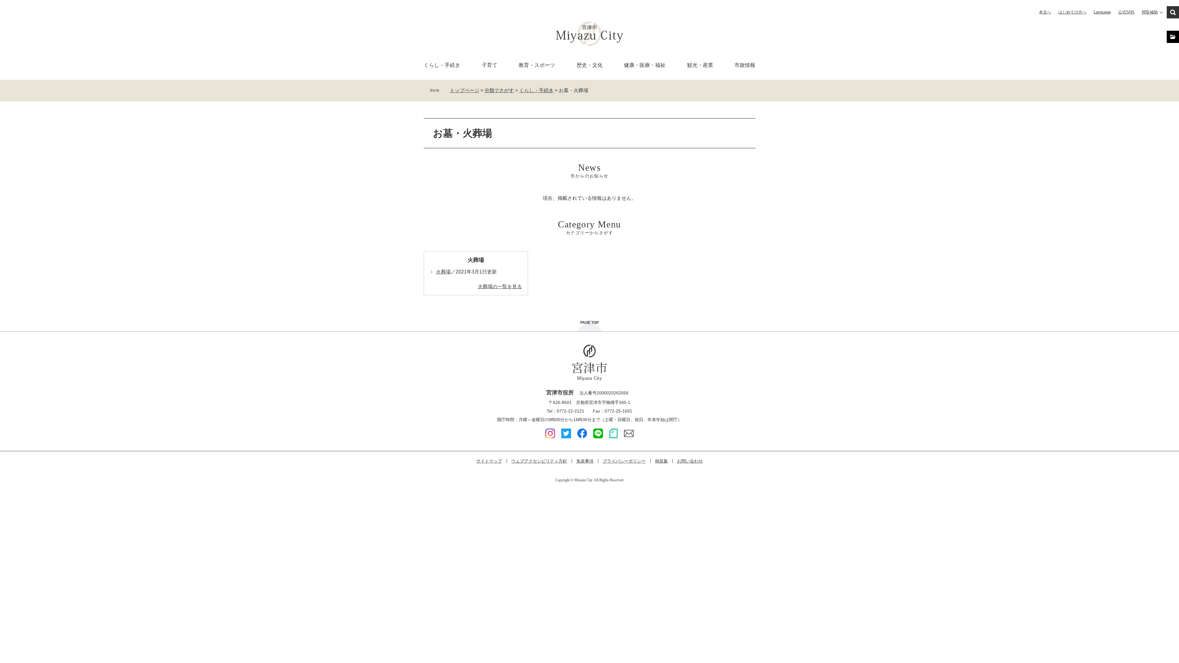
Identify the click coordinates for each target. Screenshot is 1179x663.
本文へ (1045, 12)
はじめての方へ (1072, 12)
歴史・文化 (590, 65)
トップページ (464, 90)
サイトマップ (489, 461)
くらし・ (442, 65)
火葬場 (476, 260)
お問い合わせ (690, 461)
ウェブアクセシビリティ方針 (539, 461)
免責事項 (584, 461)
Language (1102, 12)
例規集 (661, 461)
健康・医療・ (645, 65)
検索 (1173, 12)
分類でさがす (499, 90)
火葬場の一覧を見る (500, 286)
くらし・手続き (536, 90)
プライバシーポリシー (624, 461)
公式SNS (1126, 12)
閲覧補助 (1150, 12)
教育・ (537, 65)
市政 (744, 65)
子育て (489, 65)
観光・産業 (700, 65)
